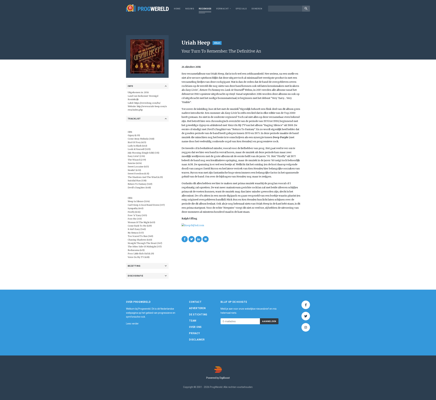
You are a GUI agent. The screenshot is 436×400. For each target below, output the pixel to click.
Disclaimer (197, 339)
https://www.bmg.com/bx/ (147, 103)
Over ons (195, 327)
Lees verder (132, 323)
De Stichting (198, 314)
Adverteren (197, 308)
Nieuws (189, 9)
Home (177, 9)
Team (192, 320)
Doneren (257, 9)
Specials (241, 9)
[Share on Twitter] (192, 239)
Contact (195, 302)
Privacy (194, 333)
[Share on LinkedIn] (199, 239)
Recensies (205, 9)
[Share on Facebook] (185, 239)
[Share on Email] (206, 239)
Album (217, 43)
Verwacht (222, 9)
